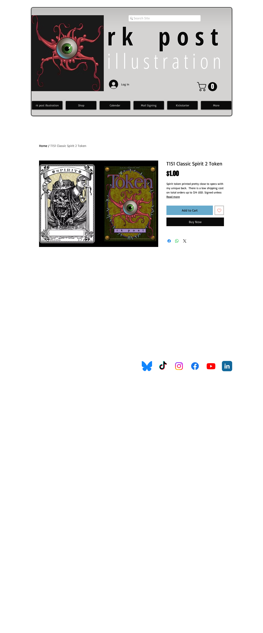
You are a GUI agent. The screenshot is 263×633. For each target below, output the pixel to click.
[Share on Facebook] (169, 241)
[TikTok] (163, 366)
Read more (173, 196)
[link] (208, 86)
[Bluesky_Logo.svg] (147, 366)
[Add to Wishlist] (219, 210)
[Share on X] (184, 241)
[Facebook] (195, 366)
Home (43, 146)
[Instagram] (179, 366)
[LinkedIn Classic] (227, 366)
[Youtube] (211, 366)
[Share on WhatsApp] (176, 241)
